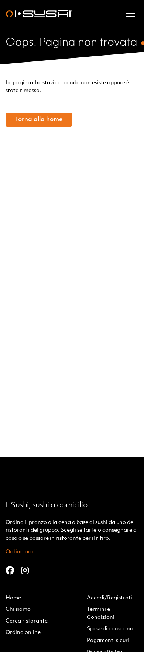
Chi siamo (18, 609)
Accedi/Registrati (109, 598)
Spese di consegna (110, 629)
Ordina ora (20, 552)
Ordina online (23, 632)
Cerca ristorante (27, 621)
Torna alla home (39, 120)
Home (13, 598)
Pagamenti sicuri (108, 641)
